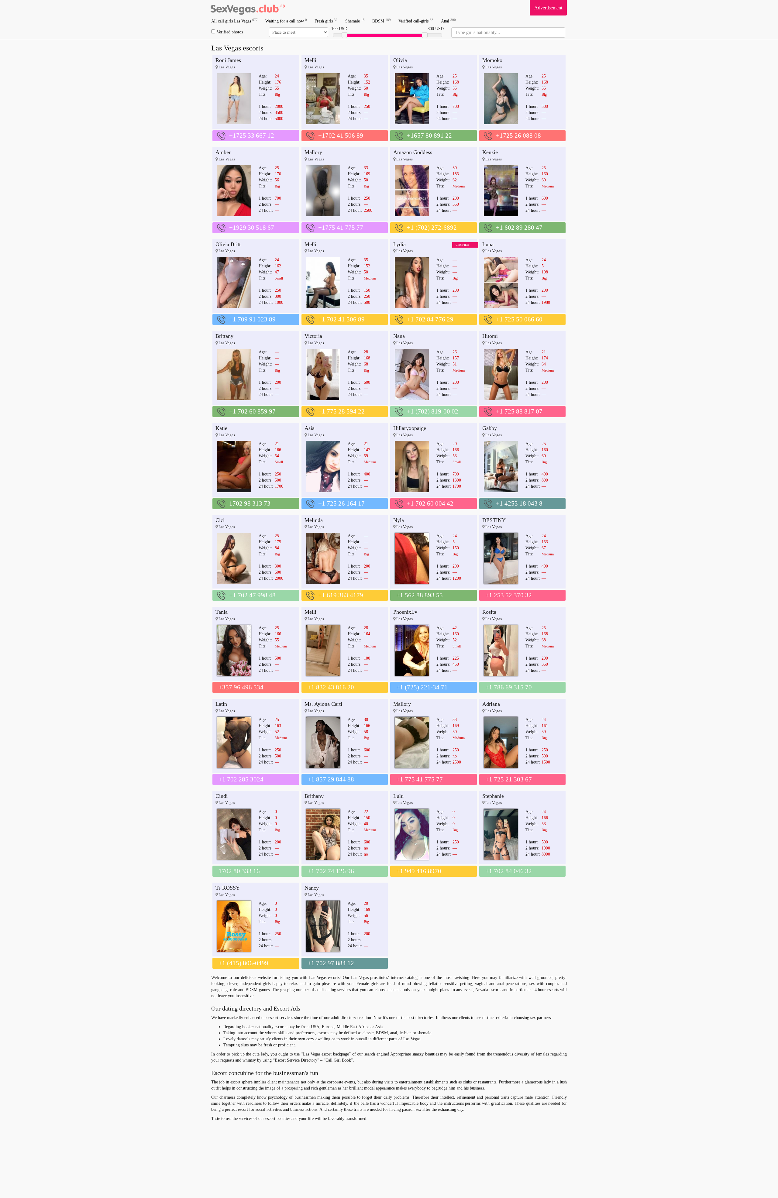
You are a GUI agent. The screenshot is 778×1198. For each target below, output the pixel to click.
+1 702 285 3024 (241, 779)
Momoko (492, 60)
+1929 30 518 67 (251, 227)
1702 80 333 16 (239, 871)
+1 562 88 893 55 (419, 595)
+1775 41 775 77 (340, 227)
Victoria (313, 336)
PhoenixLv (405, 612)
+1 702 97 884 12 (331, 963)
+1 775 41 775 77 (419, 779)
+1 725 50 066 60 (519, 319)
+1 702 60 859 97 (252, 411)
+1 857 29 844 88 (331, 779)
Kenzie (490, 152)
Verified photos (230, 32)
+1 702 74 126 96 (331, 871)
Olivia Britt (228, 244)
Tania (221, 612)
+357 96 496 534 (241, 687)
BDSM (381, 20)
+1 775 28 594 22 (341, 411)
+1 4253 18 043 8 (519, 503)
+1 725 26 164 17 (341, 503)
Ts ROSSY (227, 888)
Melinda (314, 520)
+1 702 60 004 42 (430, 503)
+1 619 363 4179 (340, 595)
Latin (221, 704)
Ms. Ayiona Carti (323, 704)
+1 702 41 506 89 (341, 319)
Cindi (221, 796)
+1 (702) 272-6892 (432, 227)
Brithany (314, 796)
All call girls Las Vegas (234, 20)
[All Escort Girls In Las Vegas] (248, 7)
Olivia (400, 60)
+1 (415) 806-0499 (243, 963)
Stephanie (493, 796)
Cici (220, 520)
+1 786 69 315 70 (508, 687)
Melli (310, 60)
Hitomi (490, 336)
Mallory (313, 152)
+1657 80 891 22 (429, 135)
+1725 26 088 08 (518, 135)
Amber (223, 152)
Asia (310, 428)
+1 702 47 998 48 (252, 595)
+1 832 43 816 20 (331, 687)
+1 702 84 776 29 (430, 319)
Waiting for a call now (286, 20)
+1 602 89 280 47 (519, 227)
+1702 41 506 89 (340, 135)
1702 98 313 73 (249, 503)
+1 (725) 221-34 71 (422, 687)
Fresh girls (326, 20)
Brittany (224, 336)
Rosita (489, 612)
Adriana (491, 704)
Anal (448, 20)
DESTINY (494, 520)
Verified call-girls (415, 20)
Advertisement (548, 7)
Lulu (398, 796)
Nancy (312, 888)
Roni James (228, 60)
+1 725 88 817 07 (519, 411)
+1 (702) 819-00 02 (432, 411)
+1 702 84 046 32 (508, 871)
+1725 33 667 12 (251, 135)
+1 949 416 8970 (418, 871)
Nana (399, 336)
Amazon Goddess (412, 152)
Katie (221, 428)
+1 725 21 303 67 (508, 779)
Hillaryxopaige (409, 428)
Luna (488, 244)
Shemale (355, 20)
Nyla (398, 520)
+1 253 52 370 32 (508, 595)
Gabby (489, 428)
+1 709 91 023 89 (252, 319)
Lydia (399, 244)
